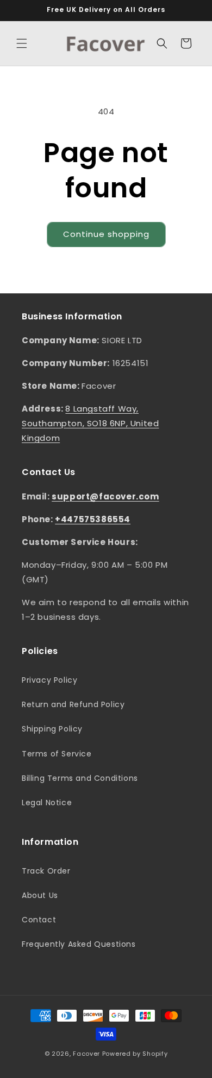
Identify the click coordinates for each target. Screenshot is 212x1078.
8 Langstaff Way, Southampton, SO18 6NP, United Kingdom (90, 423)
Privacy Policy (49, 680)
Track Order (46, 870)
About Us (40, 895)
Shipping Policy (52, 728)
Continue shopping (106, 234)
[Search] (162, 43)
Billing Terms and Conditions (80, 778)
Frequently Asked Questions (79, 944)
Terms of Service (57, 753)
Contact (39, 919)
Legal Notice (47, 802)
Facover (86, 1053)
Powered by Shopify (135, 1053)
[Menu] (22, 43)
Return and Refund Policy (73, 704)
